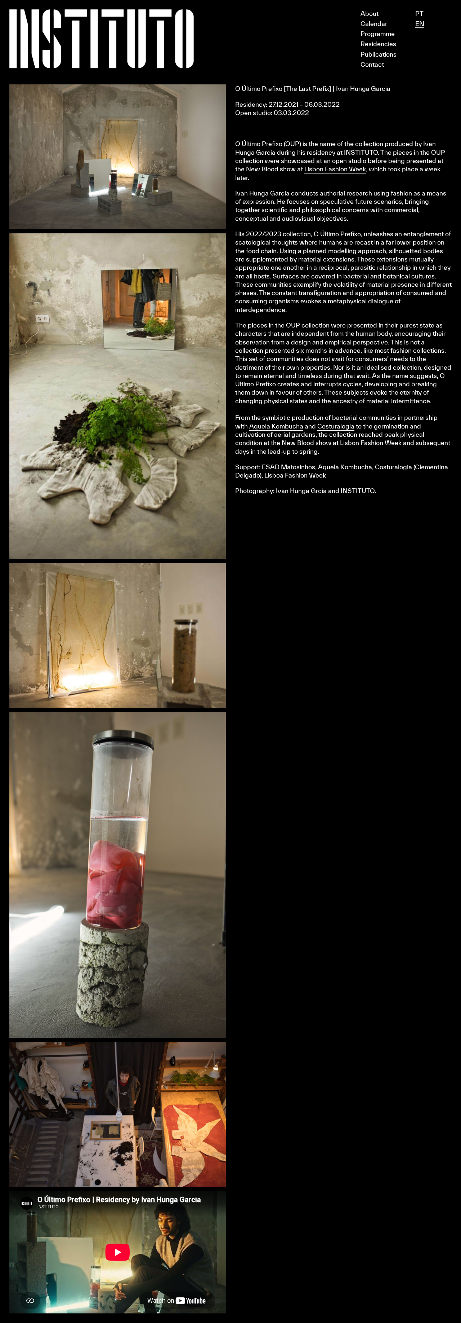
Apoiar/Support (230, 3)
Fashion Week (344, 169)
